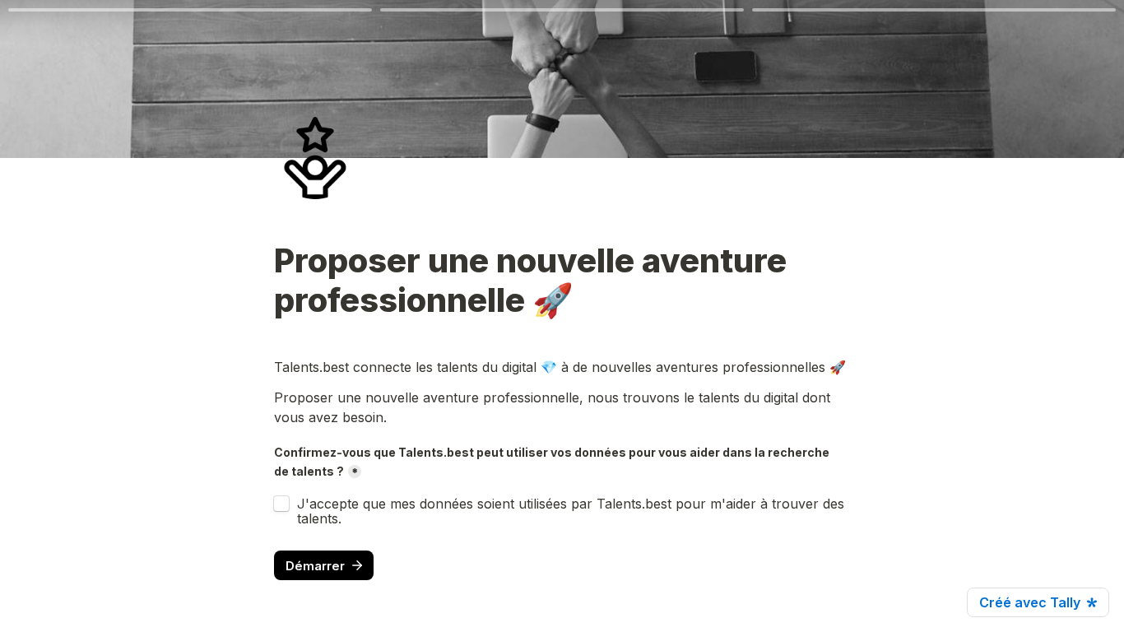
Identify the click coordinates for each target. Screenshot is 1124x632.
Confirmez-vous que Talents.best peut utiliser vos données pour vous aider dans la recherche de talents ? (553, 461)
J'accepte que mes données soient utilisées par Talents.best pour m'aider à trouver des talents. (572, 511)
